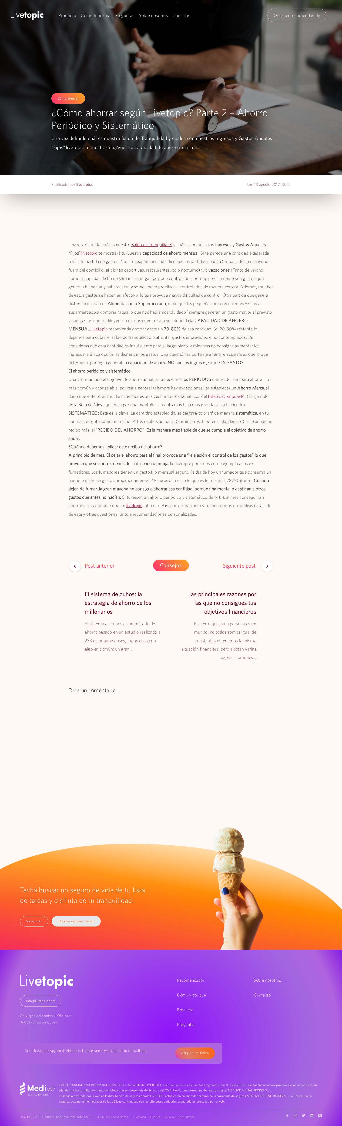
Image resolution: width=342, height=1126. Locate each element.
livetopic (89, 253)
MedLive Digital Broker (179, 1116)
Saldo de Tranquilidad (151, 244)
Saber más (34, 921)
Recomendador (190, 980)
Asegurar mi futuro (195, 1053)
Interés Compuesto (226, 396)
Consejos (181, 15)
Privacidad (139, 1116)
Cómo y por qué (191, 995)
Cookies (155, 1116)
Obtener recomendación (297, 15)
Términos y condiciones (113, 1116)
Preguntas (124, 15)
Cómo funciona (96, 15)
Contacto (262, 995)
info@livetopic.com (40, 1001)
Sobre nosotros (153, 15)
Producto (67, 15)
